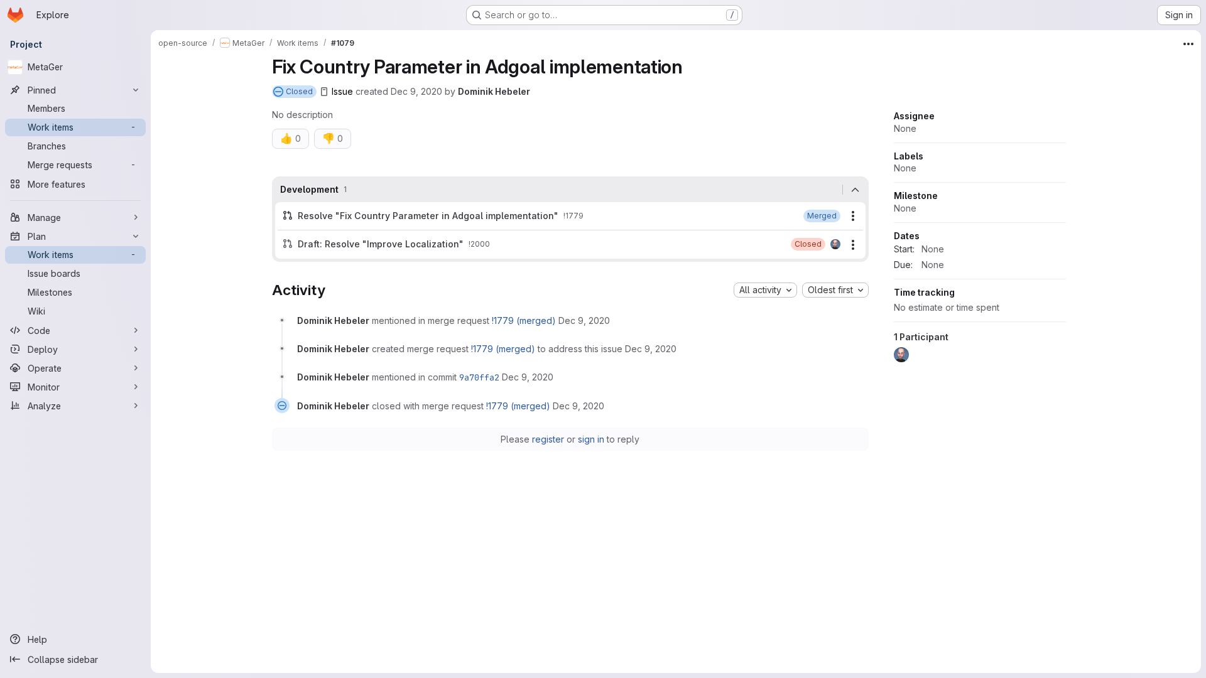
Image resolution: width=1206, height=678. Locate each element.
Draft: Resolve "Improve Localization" (381, 244)
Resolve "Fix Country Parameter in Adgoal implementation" (428, 215)
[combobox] (765, 290)
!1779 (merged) (524, 320)
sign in (591, 439)
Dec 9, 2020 (416, 91)
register (548, 439)
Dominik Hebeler (494, 91)
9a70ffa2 (479, 377)
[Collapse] (855, 189)
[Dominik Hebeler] (835, 244)
